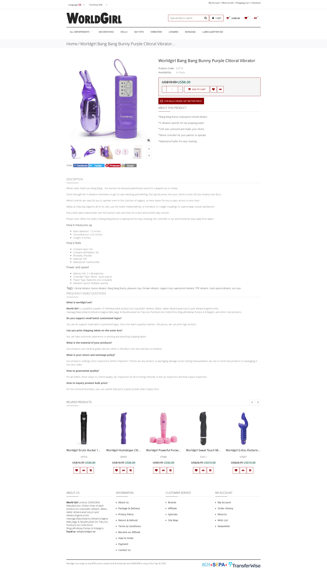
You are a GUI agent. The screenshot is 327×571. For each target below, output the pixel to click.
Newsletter (224, 526)
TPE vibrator (202, 288)
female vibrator (151, 288)
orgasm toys (166, 288)
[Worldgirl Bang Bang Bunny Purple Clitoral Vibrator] (149, 140)
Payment (123, 544)
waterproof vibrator (184, 288)
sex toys (236, 288)
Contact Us (124, 550)
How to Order (126, 538)
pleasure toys (134, 288)
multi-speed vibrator (220, 288)
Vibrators (156, 31)
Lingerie (173, 31)
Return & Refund (128, 520)
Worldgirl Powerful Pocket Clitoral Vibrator (173, 450)
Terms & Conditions (129, 526)
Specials (172, 514)
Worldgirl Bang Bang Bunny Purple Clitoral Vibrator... (127, 43)
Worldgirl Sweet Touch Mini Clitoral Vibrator (214, 450)
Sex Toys (139, 31)
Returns (222, 514)
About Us (123, 502)
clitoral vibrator (82, 288)
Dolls (124, 31)
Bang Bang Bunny (117, 288)
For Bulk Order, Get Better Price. (183, 101)
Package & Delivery (129, 508)
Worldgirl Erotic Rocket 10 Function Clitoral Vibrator (99, 450)
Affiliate (172, 508)
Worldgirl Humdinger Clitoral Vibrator (130, 450)
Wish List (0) (227, 3)
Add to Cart (198, 89)
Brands (172, 502)
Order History (225, 508)
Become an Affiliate (129, 532)
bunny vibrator (98, 288)
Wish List (223, 520)
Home (71, 43)
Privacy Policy (126, 514)
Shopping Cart (242, 3)
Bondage (190, 31)
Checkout (256, 3)
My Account (214, 3)
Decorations (106, 31)
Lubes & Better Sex (212, 31)
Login (218, 17)
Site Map (173, 520)
